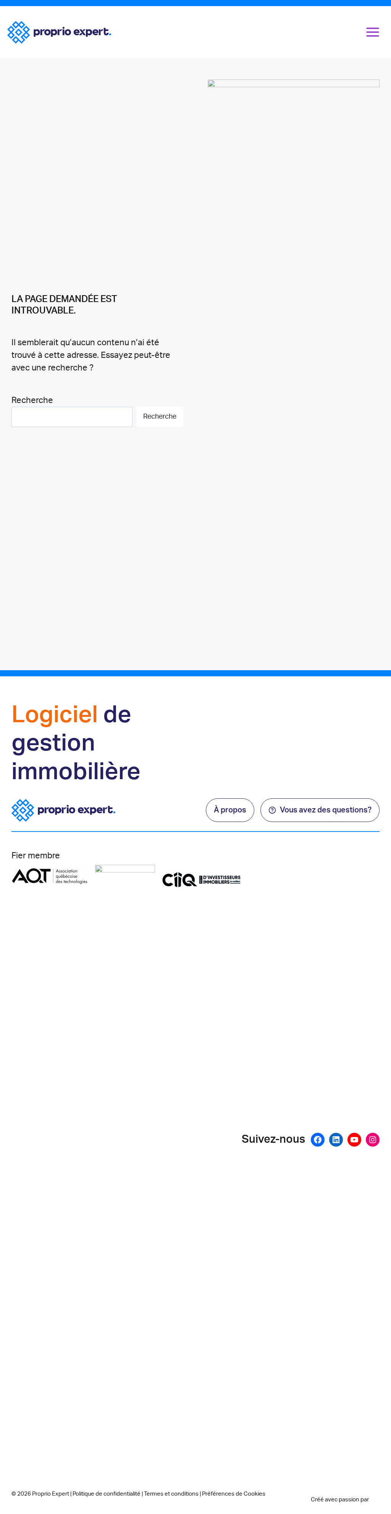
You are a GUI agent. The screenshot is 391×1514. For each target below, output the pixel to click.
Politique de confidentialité (107, 1494)
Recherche (32, 400)
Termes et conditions (171, 1494)
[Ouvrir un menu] (373, 32)
